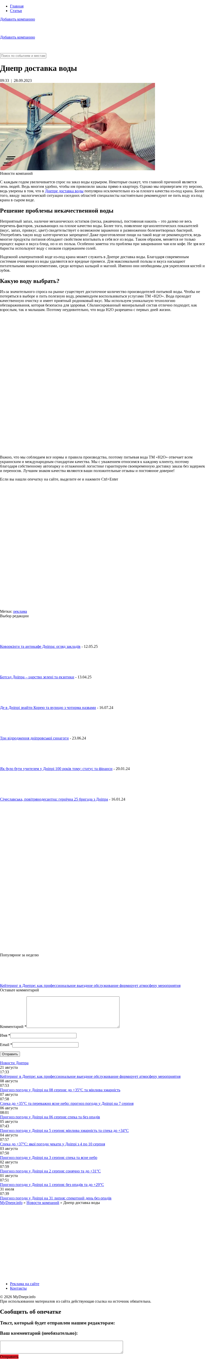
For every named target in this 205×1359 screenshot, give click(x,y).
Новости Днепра (14, 1063)
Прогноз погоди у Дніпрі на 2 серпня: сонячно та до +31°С (50, 1171)
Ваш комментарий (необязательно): (39, 1333)
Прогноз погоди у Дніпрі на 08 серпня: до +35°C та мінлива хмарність (60, 1090)
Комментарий (13, 1026)
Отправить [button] (9, 1356)
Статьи (16, 11)
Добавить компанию (17, 19)
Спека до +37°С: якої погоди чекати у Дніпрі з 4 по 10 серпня (52, 1144)
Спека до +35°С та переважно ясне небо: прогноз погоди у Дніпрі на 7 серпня (67, 1103)
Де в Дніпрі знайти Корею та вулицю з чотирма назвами (48, 707)
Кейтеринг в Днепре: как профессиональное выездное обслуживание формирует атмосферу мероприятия (90, 985)
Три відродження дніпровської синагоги (34, 738)
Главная (17, 6)
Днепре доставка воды (64, 191)
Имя (3, 1035)
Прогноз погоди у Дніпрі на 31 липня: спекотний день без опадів (56, 1198)
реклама (20, 611)
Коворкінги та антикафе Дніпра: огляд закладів (40, 646)
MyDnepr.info (11, 1202)
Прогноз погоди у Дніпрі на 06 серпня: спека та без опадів (50, 1117)
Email (4, 1044)
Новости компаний (42, 1202)
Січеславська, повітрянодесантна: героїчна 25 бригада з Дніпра (54, 799)
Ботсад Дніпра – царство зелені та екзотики (37, 677)
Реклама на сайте (24, 1284)
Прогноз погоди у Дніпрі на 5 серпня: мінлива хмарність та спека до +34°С (64, 1130)
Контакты (18, 1288)
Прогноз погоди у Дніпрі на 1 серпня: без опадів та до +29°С (52, 1184)
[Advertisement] (102, 547)
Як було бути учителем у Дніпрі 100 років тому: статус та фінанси (56, 769)
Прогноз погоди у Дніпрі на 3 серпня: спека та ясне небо (48, 1157)
